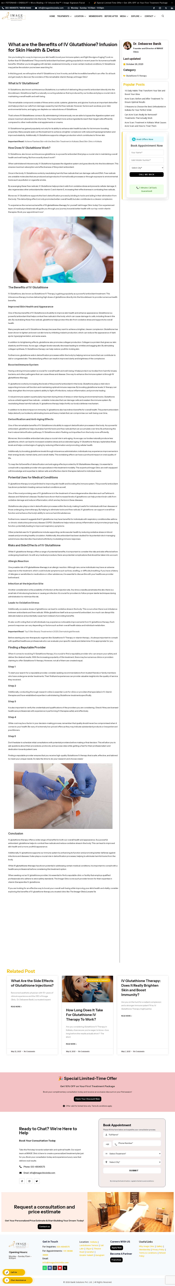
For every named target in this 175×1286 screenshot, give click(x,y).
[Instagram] (160, 8)
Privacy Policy (158, 1249)
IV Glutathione (26, 60)
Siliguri (89, 1248)
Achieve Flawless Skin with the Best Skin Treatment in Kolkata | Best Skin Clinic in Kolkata (63, 141)
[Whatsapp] (45, 1268)
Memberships (95, 16)
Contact (149, 16)
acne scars (41, 336)
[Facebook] (154, 8)
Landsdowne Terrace (88, 1245)
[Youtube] (60, 1268)
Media (123, 16)
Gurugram (99, 1255)
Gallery (159, 1246)
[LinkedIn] (172, 8)
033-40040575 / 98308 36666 (18, 8)
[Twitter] (37, 1181)
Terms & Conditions (148, 1253)
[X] (166, 8)
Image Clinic (80, 891)
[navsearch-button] (163, 16)
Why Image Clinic (147, 1246)
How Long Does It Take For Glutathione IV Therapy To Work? (84, 1014)
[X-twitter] (65, 1268)
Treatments (63, 16)
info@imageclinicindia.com (51, 8)
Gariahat (90, 1252)
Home (52, 16)
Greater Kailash (86, 1255)
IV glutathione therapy (56, 205)
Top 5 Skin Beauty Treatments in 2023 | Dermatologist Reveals (51, 631)
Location (79, 16)
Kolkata (93, 1242)
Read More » (16, 1007)
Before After (111, 16)
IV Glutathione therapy (88, 464)
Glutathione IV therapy (136, 75)
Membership (144, 1249)
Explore (135, 16)
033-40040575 (63, 1246)
